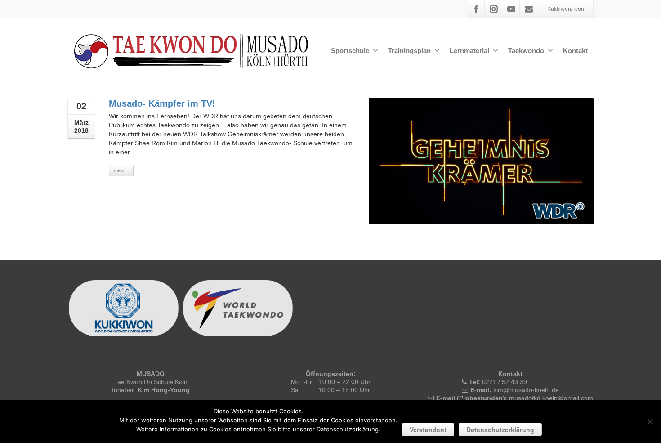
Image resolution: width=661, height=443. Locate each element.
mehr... (121, 170)
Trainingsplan (409, 50)
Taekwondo (526, 50)
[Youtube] (511, 9)
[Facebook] (476, 9)
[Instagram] (494, 9)
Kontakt (575, 50)
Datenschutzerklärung (500, 429)
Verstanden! (428, 429)
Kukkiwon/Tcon (565, 9)
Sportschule (350, 50)
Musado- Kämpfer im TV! (162, 103)
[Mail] (529, 9)
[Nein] (649, 421)
